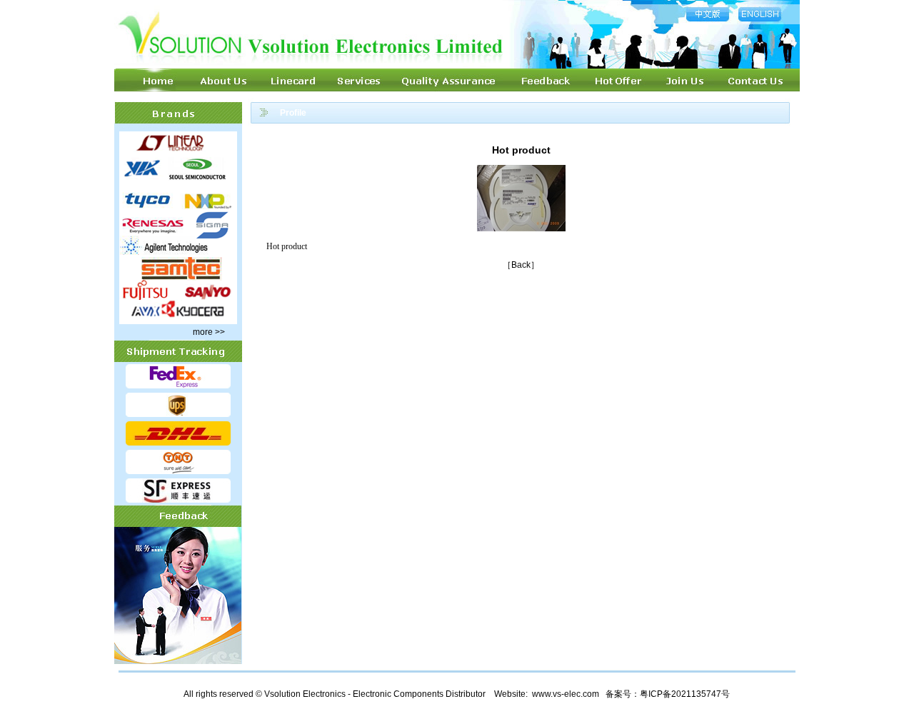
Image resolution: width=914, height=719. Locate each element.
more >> (209, 332)
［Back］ (521, 265)
